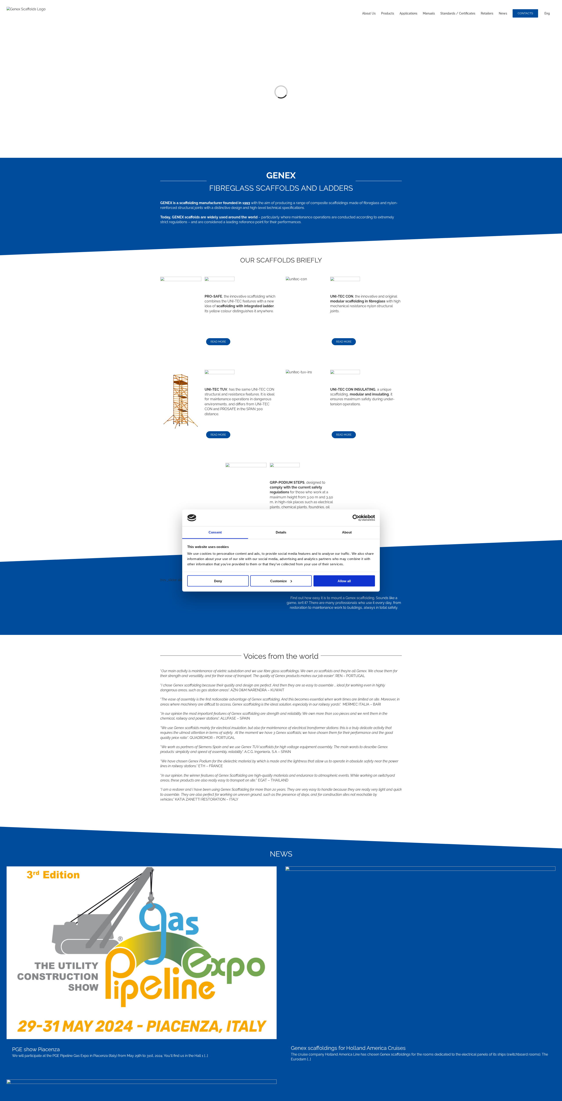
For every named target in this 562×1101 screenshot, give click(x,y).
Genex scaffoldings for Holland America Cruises (348, 1048)
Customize (278, 581)
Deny (218, 581)
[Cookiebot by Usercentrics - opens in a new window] (356, 517)
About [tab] (347, 532)
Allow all (344, 581)
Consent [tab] (215, 532)
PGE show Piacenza (36, 1049)
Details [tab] (281, 532)
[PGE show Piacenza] (142, 952)
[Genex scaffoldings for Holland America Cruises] (420, 952)
